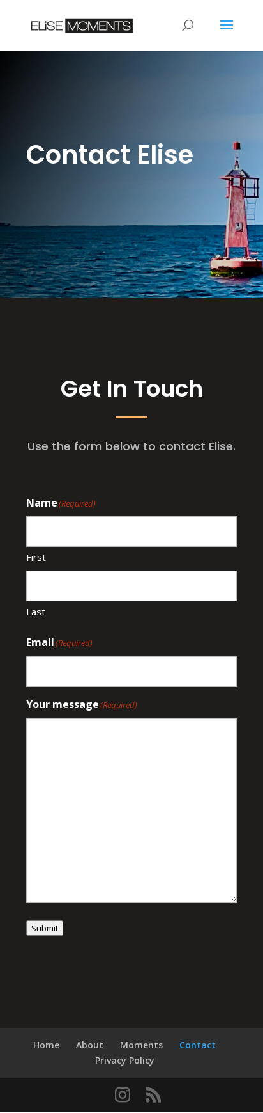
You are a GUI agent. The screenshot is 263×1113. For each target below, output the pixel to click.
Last (35, 611)
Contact (197, 1045)
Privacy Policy (124, 1060)
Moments (141, 1045)
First (36, 557)
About (89, 1045)
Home (46, 1045)
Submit (44, 928)
